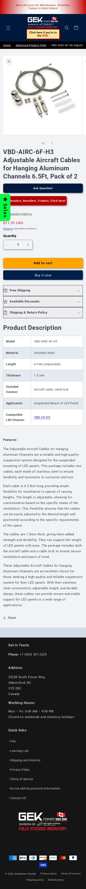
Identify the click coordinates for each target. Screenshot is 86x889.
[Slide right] (52, 143)
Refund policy (56, 880)
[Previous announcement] (7, 6)
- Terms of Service (20, 779)
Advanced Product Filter (31, 45)
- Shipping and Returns (24, 760)
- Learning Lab (18, 751)
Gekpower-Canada (25, 873)
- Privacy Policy (19, 769)
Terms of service (71, 873)
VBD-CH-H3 (42, 417)
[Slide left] (33, 143)
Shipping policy (35, 880)
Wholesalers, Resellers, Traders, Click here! (35, 200)
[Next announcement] (78, 6)
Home (7, 45)
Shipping (8, 228)
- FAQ (12, 741)
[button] (8, 27)
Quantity (9, 236)
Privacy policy (48, 873)
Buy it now (43, 275)
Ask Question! (43, 188)
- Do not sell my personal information (34, 788)
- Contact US (17, 798)
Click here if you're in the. (43, 34)
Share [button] (12, 617)
